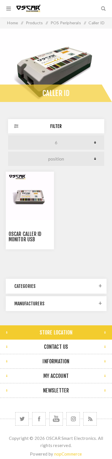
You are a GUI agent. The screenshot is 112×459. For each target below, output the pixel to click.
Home (12, 22)
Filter (56, 126)
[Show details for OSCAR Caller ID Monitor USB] (30, 196)
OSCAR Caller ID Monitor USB (25, 236)
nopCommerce (68, 453)
